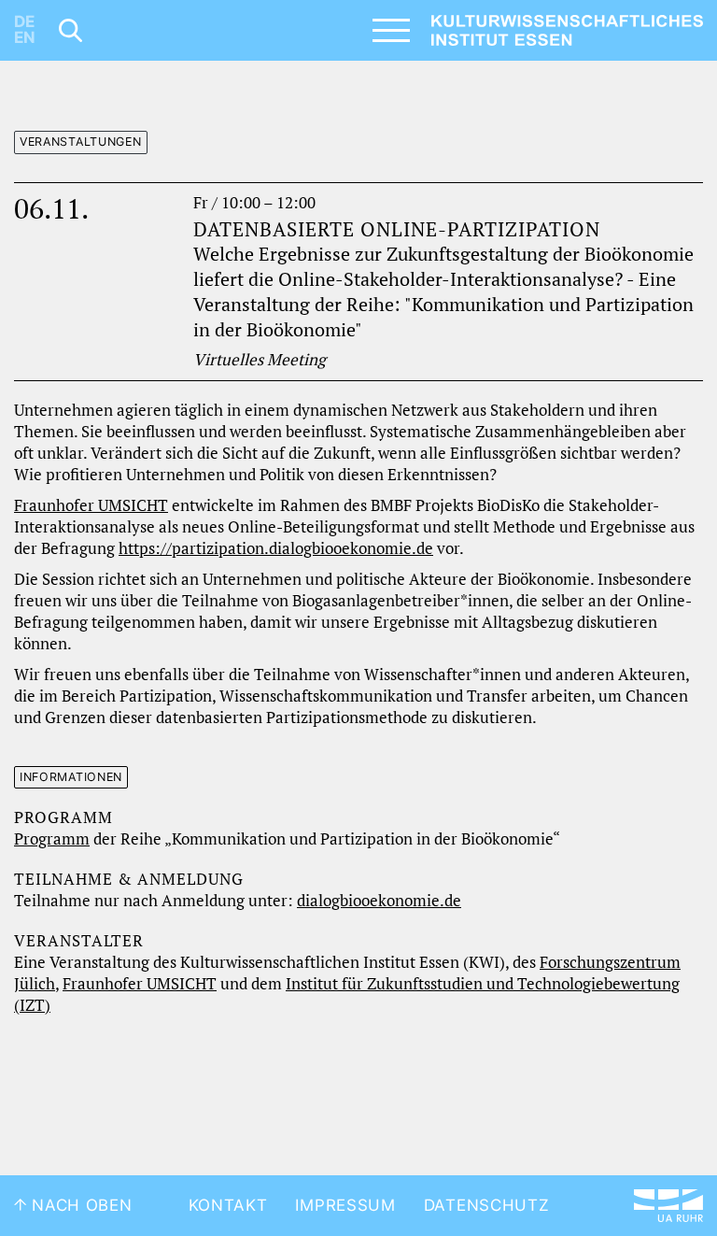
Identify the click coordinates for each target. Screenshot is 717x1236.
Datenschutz (487, 1205)
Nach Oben (80, 1205)
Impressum (345, 1205)
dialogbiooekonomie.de (379, 900)
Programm (52, 839)
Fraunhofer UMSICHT (91, 505)
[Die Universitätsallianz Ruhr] (668, 1205)
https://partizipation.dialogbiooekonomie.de (276, 548)
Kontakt (228, 1205)
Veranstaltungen (81, 142)
